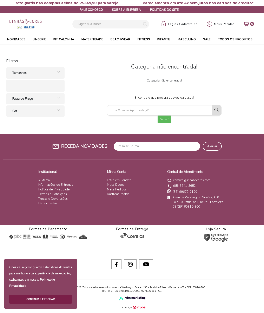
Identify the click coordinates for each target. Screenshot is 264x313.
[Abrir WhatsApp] (254, 302)
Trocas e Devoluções (53, 199)
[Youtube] (146, 264)
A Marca (44, 180)
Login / (173, 24)
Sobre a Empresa (126, 10)
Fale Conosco (91, 10)
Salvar (164, 119)
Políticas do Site (164, 10)
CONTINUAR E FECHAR (40, 299)
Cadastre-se (188, 24)
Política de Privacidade (54, 189)
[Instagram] (130, 264)
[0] (246, 24)
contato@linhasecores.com (188, 180)
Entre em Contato (119, 180)
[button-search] (145, 24)
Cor (14, 111)
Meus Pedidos (117, 189)
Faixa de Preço (22, 99)
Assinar (212, 146)
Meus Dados (115, 185)
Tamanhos (19, 73)
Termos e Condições (52, 194)
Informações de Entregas (55, 185)
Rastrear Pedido (118, 194)
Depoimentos (47, 203)
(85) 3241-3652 (184, 186)
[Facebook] (116, 264)
